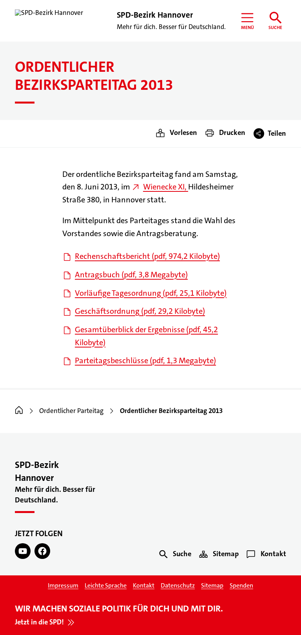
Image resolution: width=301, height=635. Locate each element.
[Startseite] (19, 410)
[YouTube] (23, 551)
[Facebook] (42, 551)
